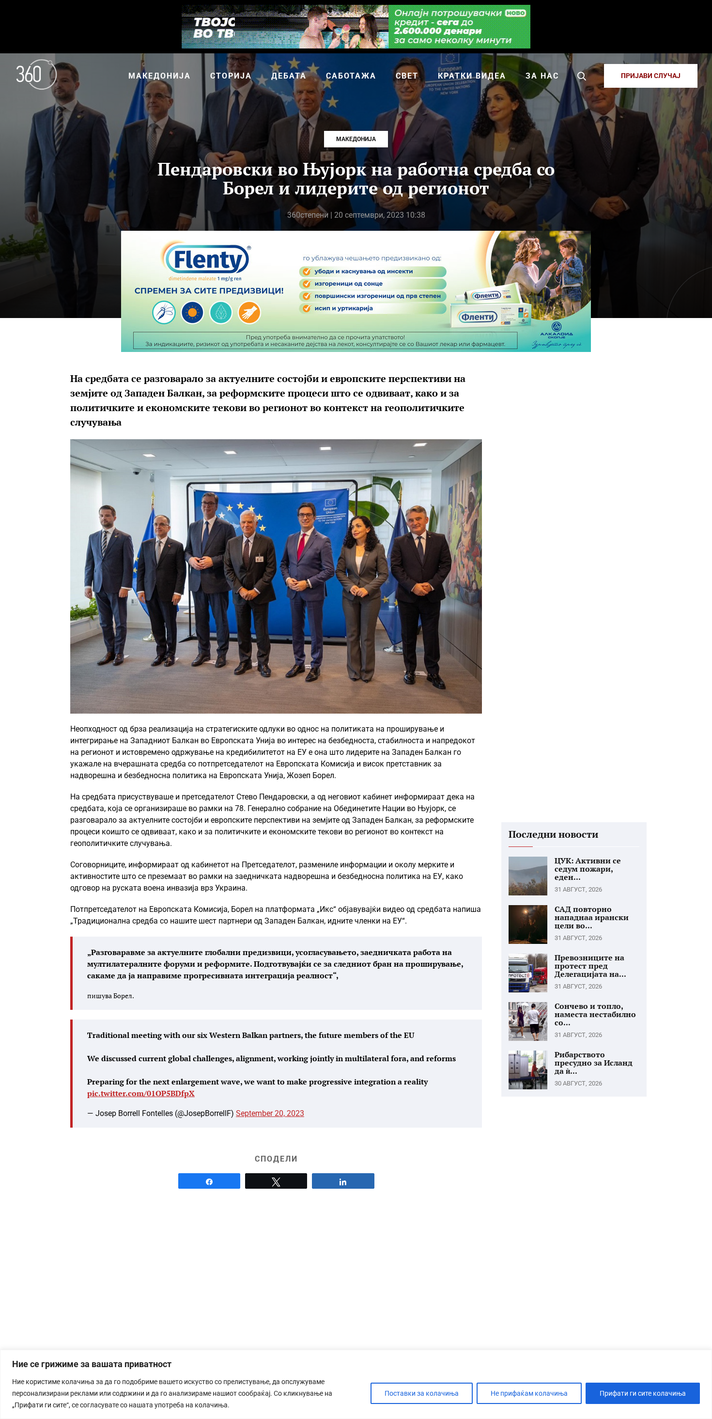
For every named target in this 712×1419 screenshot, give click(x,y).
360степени (307, 215)
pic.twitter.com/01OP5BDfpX (141, 1093)
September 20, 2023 (270, 1113)
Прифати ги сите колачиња (643, 1393)
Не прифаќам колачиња (529, 1393)
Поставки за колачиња (422, 1393)
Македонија (356, 139)
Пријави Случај (651, 76)
